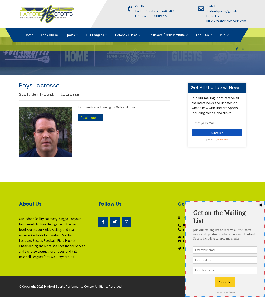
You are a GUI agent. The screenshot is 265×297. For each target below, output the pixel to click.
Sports (70, 35)
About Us (202, 35)
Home (29, 35)
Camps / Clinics (126, 35)
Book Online (49, 35)
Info (223, 35)
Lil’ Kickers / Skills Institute (167, 35)
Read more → (90, 117)
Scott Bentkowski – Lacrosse (49, 94)
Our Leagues (95, 35)
